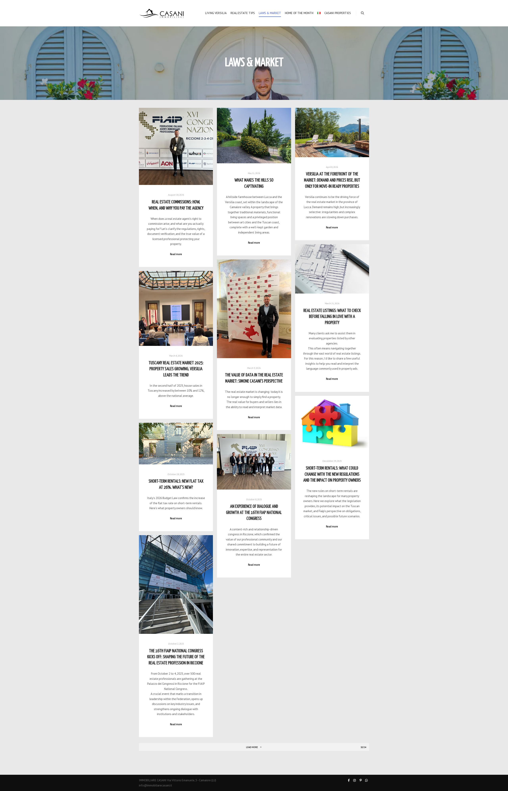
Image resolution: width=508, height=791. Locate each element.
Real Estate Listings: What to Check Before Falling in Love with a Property (332, 317)
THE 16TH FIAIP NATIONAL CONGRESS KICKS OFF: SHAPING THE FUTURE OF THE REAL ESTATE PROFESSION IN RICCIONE (176, 657)
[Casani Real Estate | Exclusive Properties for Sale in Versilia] (161, 13)
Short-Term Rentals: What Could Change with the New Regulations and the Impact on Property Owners (332, 474)
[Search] (362, 13)
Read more (176, 254)
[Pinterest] (360, 780)
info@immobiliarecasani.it (155, 785)
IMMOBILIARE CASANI (152, 780)
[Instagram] (354, 780)
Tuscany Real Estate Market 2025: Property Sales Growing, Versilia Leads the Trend (176, 369)
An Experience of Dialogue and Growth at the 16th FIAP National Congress (254, 512)
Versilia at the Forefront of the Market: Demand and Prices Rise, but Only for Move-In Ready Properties (332, 180)
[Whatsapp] (366, 780)
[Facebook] (348, 780)
